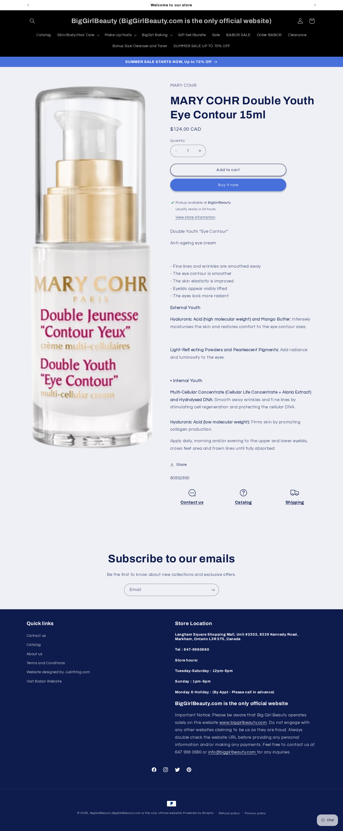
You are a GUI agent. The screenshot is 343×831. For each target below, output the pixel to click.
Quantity (177, 140)
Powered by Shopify (198, 813)
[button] (32, 21)
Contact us (192, 502)
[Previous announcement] (28, 5)
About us (34, 654)
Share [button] (181, 465)
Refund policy (229, 813)
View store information (195, 217)
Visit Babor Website (44, 681)
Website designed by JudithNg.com (58, 672)
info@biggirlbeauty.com (232, 752)
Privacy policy (255, 813)
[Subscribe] (213, 590)
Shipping (294, 502)
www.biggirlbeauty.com (243, 722)
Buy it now (228, 185)
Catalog (243, 502)
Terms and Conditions (46, 663)
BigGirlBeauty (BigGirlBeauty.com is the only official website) (136, 813)
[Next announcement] (314, 5)
